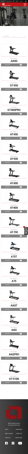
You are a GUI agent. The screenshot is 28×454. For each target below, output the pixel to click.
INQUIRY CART (18, 437)
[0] (26, 229)
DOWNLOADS (19, 429)
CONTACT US (19, 433)
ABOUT (6, 429)
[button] (2, 36)
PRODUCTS (7, 437)
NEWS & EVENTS (9, 433)
